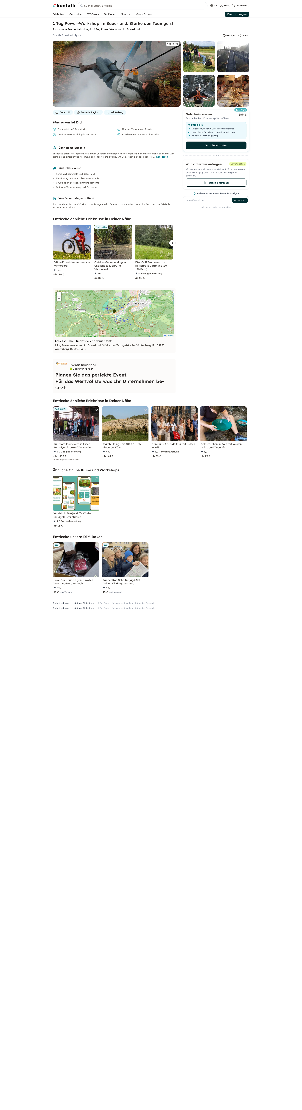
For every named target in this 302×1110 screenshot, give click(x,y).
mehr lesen (162, 156)
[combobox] (142, 6)
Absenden (239, 200)
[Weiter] (172, 243)
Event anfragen (237, 14)
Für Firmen (110, 14)
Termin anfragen (218, 182)
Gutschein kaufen (216, 145)
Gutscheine (75, 14)
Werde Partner (144, 14)
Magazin (125, 14)
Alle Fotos (172, 43)
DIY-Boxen (93, 14)
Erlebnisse (58, 14)
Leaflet (169, 335)
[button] (114, 311)
